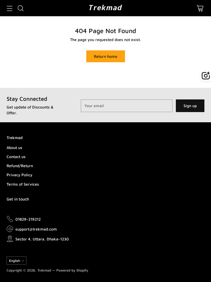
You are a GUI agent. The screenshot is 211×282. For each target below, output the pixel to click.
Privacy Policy (19, 174)
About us (14, 147)
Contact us (16, 156)
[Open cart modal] (200, 8)
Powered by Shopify (72, 270)
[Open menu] (9, 8)
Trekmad (44, 270)
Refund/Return (20, 165)
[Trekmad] (105, 8)
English (14, 261)
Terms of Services (23, 184)
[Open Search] (20, 8)
